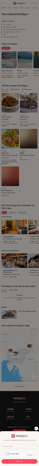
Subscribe (19, 461)
